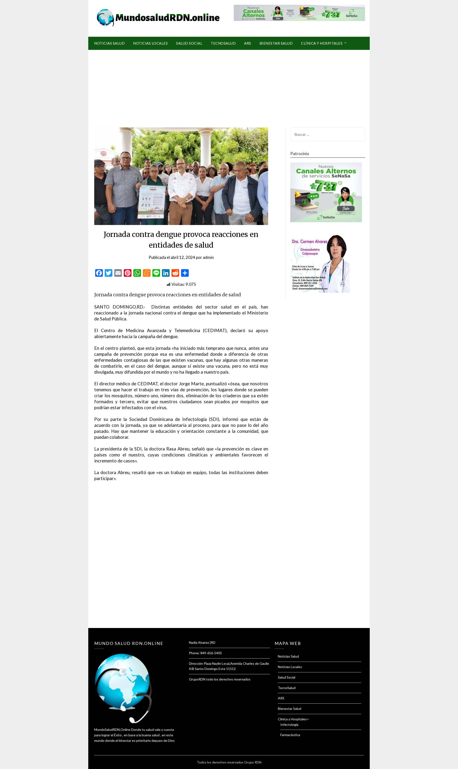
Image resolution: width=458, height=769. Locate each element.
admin (208, 257)
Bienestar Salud (276, 43)
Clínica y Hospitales (322, 43)
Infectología (289, 724)
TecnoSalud (223, 43)
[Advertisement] (229, 85)
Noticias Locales (150, 43)
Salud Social (189, 43)
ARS (247, 43)
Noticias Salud (109, 43)
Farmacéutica (290, 735)
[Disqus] (181, 560)
